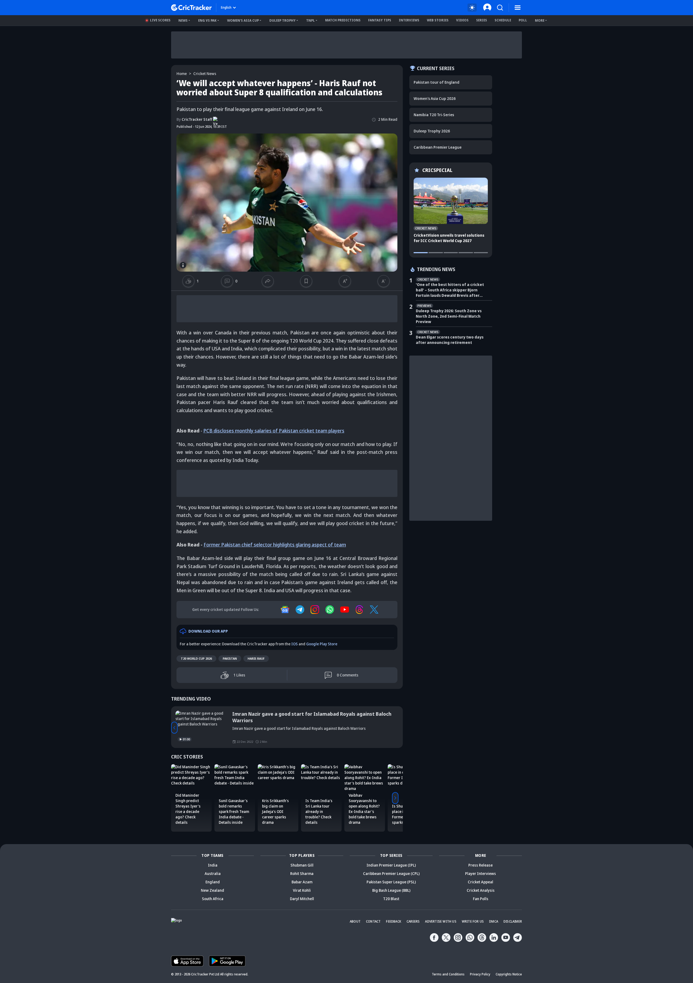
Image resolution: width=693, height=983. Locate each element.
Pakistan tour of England (436, 82)
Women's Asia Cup (243, 20)
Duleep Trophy (282, 20)
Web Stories (438, 20)
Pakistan (230, 658)
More (539, 20)
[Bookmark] (306, 281)
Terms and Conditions (448, 974)
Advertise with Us (440, 921)
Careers (413, 921)
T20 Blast (391, 898)
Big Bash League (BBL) (391, 890)
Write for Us (473, 921)
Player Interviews (480, 873)
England (212, 881)
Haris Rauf (256, 658)
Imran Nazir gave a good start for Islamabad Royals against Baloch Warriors (311, 717)
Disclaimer (513, 921)
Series (481, 20)
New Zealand (212, 890)
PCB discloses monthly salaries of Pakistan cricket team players (273, 430)
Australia (213, 873)
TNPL (310, 20)
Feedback (393, 921)
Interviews (409, 20)
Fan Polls (480, 898)
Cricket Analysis (481, 890)
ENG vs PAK (207, 20)
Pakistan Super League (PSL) (391, 881)
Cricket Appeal (480, 881)
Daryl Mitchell (302, 898)
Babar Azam (302, 881)
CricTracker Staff (194, 119)
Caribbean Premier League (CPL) (391, 873)
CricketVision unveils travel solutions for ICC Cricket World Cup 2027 (449, 238)
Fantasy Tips (379, 20)
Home (181, 73)
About (355, 921)
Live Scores (160, 20)
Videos (462, 20)
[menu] (517, 7)
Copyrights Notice (509, 974)
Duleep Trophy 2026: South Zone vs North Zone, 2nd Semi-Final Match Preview (449, 316)
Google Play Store (321, 643)
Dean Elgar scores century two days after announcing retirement (449, 339)
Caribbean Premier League (438, 147)
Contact (373, 921)
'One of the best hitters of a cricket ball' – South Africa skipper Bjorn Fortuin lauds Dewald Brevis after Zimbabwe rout (450, 290)
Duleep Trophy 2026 (432, 131)
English (226, 7)
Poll (523, 20)
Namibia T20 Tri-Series (434, 114)
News (183, 20)
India (212, 865)
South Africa (212, 898)
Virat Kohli (302, 890)
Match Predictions (343, 20)
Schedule (503, 20)
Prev (174, 728)
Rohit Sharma (301, 873)
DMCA (493, 921)
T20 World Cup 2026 (196, 658)
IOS (294, 643)
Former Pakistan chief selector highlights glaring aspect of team (275, 544)
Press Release (480, 865)
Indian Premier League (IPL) (391, 865)
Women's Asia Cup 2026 (435, 98)
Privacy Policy (480, 974)
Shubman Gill (301, 865)
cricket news (204, 73)
